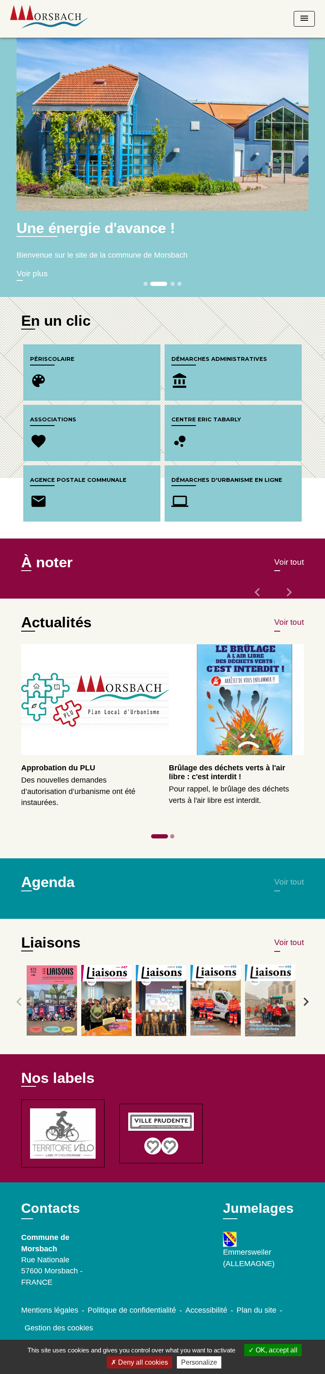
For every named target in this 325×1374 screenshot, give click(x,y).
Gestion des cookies (59, 1328)
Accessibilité (206, 1310)
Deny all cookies (142, 1362)
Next (305, 1001)
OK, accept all (275, 1350)
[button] (258, 598)
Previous (19, 1001)
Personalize (199, 1362)
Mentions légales (49, 1310)
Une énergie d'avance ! (96, 228)
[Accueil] (49, 19)
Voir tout (289, 562)
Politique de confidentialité (132, 1310)
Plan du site (256, 1310)
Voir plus (32, 273)
